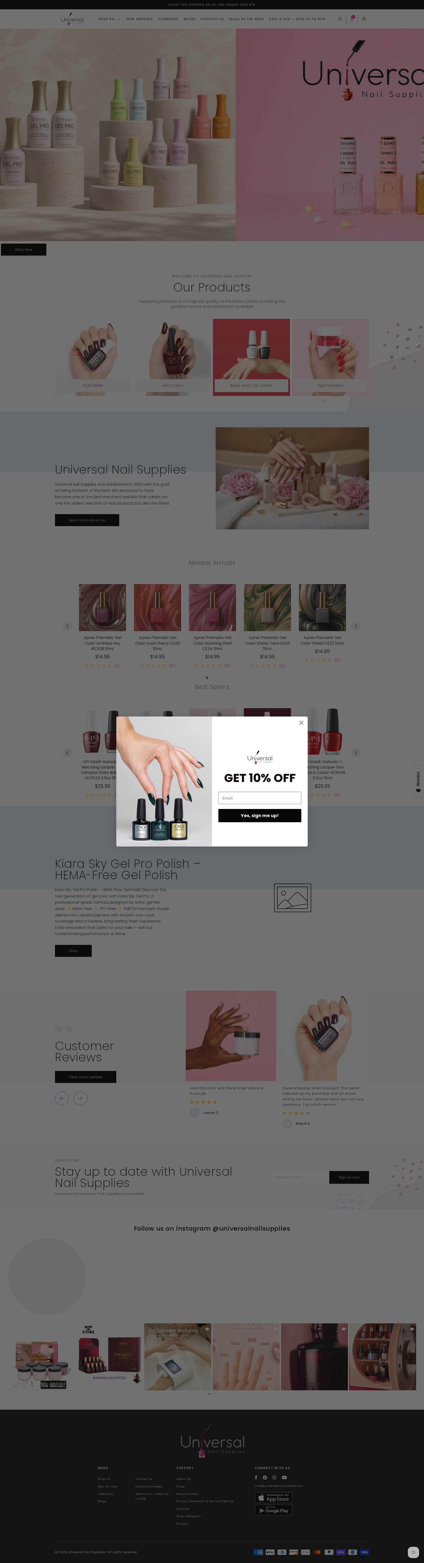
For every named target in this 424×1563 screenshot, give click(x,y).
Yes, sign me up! (260, 815)
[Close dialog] (301, 722)
